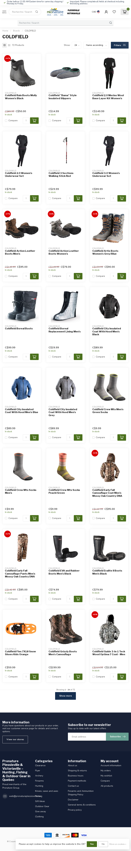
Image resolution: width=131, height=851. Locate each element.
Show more (65, 695)
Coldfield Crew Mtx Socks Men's (20, 491)
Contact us (73, 785)
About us (72, 765)
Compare (13, 120)
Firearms (39, 780)
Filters (118, 45)
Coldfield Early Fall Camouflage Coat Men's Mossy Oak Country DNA (107, 493)
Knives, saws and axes (46, 791)
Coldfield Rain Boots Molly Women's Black (21, 97)
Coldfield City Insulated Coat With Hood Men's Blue (21, 411)
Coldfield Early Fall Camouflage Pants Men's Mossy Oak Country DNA (20, 573)
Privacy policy (75, 809)
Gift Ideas (40, 801)
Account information (111, 765)
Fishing (38, 796)
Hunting (39, 785)
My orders (106, 770)
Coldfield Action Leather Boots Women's (64, 252)
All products (107, 785)
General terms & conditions (82, 804)
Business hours (75, 775)
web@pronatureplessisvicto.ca (25, 796)
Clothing (39, 816)
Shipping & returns (77, 770)
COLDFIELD (30, 30)
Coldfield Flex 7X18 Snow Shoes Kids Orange (20, 653)
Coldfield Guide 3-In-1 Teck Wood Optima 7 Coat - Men (108, 653)
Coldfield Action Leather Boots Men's (20, 252)
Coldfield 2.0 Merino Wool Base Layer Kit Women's (108, 97)
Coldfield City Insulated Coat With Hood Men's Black (106, 331)
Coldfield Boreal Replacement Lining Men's (65, 330)
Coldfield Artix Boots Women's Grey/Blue (105, 252)
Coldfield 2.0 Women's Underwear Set (18, 174)
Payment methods (77, 780)
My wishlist (106, 775)
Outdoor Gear (42, 806)
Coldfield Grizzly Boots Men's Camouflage (63, 653)
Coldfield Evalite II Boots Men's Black (107, 572)
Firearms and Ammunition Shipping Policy (81, 793)
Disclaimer (73, 799)
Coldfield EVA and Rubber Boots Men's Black (64, 572)
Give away (40, 811)
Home (5, 30)
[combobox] (25, 12)
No (103, 844)
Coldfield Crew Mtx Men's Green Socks (107, 411)
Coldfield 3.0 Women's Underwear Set (106, 174)
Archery (39, 775)
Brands (16, 30)
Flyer (37, 770)
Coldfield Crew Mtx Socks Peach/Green (64, 491)
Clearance (40, 765)
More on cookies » (117, 844)
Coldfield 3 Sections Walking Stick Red (61, 174)
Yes (92, 844)
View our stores (15, 739)
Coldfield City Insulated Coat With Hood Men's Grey (63, 412)
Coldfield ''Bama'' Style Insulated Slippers (63, 97)
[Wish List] (114, 12)
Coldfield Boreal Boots (19, 328)
